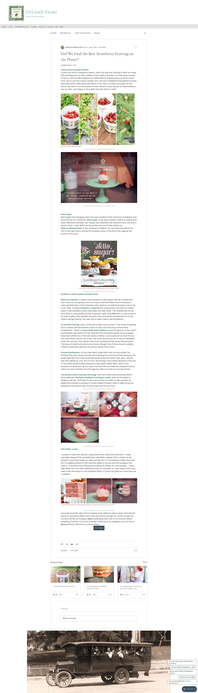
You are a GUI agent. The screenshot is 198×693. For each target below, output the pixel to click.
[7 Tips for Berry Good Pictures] (65, 574)
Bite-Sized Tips (65, 33)
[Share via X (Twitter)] (67, 544)
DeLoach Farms (42, 12)
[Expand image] (70, 119)
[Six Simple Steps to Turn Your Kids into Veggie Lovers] (132, 574)
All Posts (53, 33)
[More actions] (136, 47)
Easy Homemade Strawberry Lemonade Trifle (97, 587)
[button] (145, 33)
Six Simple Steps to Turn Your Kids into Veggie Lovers (131, 587)
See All (145, 562)
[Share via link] (77, 544)
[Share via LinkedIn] (72, 544)
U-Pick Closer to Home (82, 33)
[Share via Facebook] (62, 544)
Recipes (97, 33)
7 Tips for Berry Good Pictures (64, 586)
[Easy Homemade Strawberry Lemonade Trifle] (99, 574)
